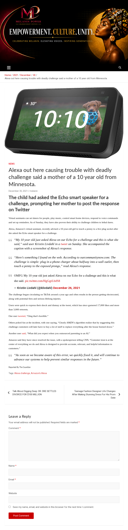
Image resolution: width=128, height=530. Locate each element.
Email (12, 479)
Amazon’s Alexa (39, 373)
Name (12, 465)
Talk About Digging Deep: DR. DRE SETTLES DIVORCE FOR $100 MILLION (34, 393)
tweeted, (22, 316)
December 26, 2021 (66, 288)
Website (13, 493)
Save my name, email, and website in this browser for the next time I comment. (53, 507)
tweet (64, 244)
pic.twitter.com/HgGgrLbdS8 (42, 280)
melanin (34, 191)
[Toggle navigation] (9, 67)
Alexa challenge (22, 373)
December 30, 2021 (18, 191)
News (12, 164)
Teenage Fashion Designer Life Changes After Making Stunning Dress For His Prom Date (94, 394)
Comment (15, 428)
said (24, 333)
